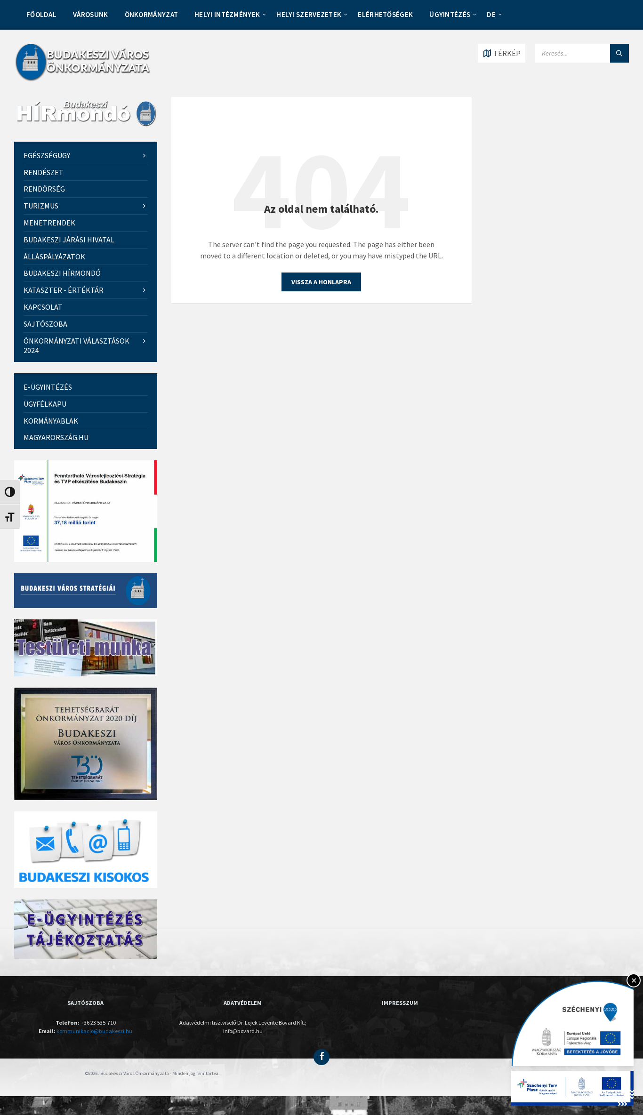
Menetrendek (49, 222)
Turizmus (41, 205)
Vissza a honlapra (321, 282)
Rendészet (44, 172)
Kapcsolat (43, 307)
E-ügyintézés (48, 387)
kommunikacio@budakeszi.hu (94, 1031)
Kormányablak (51, 420)
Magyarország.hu (56, 437)
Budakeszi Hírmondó (62, 273)
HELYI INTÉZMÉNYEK (227, 14)
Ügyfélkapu (45, 404)
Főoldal (41, 14)
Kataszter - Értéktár (64, 290)
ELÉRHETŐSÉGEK (385, 14)
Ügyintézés (449, 14)
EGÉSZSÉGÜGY (47, 155)
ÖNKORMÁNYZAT (151, 14)
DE (491, 14)
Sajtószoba (45, 324)
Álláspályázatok (54, 256)
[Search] (619, 53)
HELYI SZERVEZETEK (308, 14)
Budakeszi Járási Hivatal (69, 239)
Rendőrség (44, 188)
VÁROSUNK (90, 14)
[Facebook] (321, 1057)
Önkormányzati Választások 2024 (76, 345)
